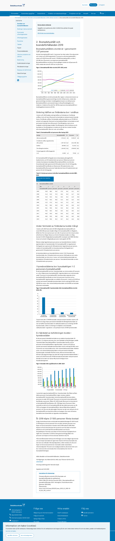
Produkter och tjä (74, 13)
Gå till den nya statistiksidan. (46, 33)
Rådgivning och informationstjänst (43, 512)
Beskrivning (20, 60)
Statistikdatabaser (63, 515)
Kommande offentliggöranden (22, 33)
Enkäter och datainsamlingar (57, 13)
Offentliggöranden (22, 37)
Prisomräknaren (62, 521)
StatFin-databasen (63, 512)
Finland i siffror (62, 518)
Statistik (24, 17)
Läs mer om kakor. (11, 531)
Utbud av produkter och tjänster (23, 55)
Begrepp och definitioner (24, 70)
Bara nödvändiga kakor (26, 535)
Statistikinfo (41, 13)
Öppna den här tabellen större (43, 179)
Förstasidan (14, 13)
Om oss (93, 13)
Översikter (20, 41)
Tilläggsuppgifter (22, 76)
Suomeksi (85, 5)
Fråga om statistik (39, 515)
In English (102, 5)
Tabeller (19, 44)
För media (36, 521)
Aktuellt (85, 13)
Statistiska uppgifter (28, 13)
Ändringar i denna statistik (24, 29)
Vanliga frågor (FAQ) (39, 518)
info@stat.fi (39, 461)
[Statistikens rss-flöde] (24, 80)
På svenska (93, 5)
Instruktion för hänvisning (46, 473)
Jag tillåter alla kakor (12, 535)
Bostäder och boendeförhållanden (36, 17)
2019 (47, 17)
